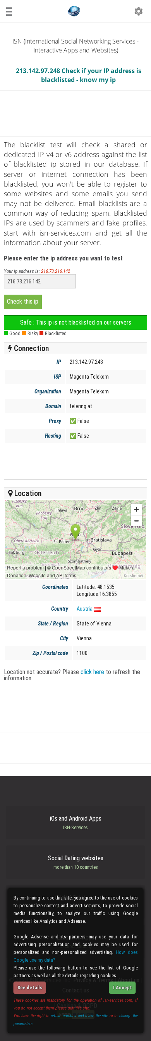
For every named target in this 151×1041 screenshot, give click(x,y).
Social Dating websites (75, 862)
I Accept (122, 987)
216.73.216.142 (55, 271)
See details (29, 987)
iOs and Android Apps (75, 822)
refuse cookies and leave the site (79, 1015)
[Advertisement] (74, 461)
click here (92, 672)
